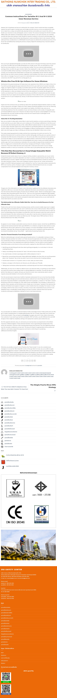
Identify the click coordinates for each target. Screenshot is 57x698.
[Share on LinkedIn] (35, 361)
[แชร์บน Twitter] (27, 361)
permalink (40, 365)
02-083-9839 (6, 591)
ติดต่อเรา (3, 663)
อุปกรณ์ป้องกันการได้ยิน (6, 613)
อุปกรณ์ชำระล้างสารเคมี (6, 636)
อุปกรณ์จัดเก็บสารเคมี (6, 631)
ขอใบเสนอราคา (4, 660)
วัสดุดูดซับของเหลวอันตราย (7, 634)
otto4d (48, 374)
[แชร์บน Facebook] (25, 361)
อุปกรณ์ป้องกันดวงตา (6, 610)
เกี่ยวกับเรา (3, 655)
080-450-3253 (10, 583)
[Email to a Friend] (30, 361)
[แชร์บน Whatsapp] (22, 361)
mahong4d (12, 374)
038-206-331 (6, 576)
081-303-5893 (10, 596)
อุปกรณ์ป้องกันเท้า (5, 629)
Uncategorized (28, 14)
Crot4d (11, 373)
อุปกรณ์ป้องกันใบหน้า (6, 615)
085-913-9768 (10, 598)
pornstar (26, 315)
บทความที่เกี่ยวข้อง (5, 658)
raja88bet (21, 374)
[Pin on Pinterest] (32, 361)
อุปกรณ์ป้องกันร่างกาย (6, 626)
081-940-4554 (25, 576)
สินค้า (2, 652)
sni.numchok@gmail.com (23, 578)
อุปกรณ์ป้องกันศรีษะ (5, 607)
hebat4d (44, 373)
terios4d (17, 374)
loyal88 (37, 374)
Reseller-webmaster (34, 22)
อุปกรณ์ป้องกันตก (5, 623)
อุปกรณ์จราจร (4, 642)
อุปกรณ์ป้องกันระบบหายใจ (7, 618)
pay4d (14, 373)
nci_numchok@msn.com (11, 578)
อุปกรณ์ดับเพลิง (5, 644)
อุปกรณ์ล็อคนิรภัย (5, 639)
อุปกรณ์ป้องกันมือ (5, 621)
